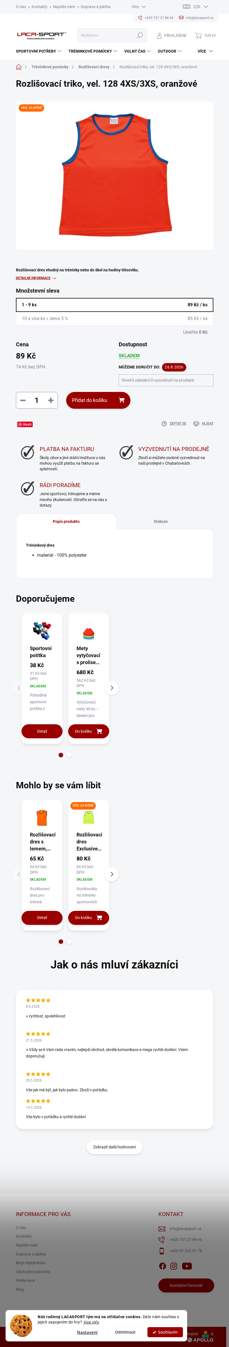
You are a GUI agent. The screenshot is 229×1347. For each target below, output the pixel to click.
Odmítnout (125, 1332)
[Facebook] (162, 1265)
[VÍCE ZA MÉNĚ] (89, 817)
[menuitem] (39, 51)
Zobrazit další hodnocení (114, 1147)
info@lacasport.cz (185, 1228)
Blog (20, 1289)
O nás (21, 6)
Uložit (27, 424)
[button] (61, 755)
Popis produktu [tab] (66, 521)
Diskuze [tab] (161, 521)
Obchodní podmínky (33, 1272)
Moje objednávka (30, 1263)
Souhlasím (168, 1332)
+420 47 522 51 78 (186, 1251)
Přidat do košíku (89, 400)
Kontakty (39, 6)
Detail (42, 731)
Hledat (139, 35)
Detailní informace (33, 278)
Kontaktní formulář (186, 1285)
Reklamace (25, 1280)
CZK (197, 6)
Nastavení (87, 1332)
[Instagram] (174, 1265)
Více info (91, 1322)
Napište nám (64, 6)
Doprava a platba (96, 6)
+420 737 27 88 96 (186, 1239)
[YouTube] (187, 1265)
